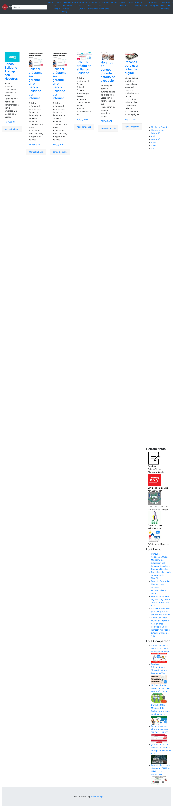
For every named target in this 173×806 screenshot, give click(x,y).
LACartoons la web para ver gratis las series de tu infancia (160, 611)
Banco (41, 152)
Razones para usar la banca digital (131, 67)
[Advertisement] (76, 32)
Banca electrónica (133, 126)
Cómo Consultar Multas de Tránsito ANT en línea (160, 620)
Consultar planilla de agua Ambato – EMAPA (161, 575)
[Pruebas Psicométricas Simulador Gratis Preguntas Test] (159, 679)
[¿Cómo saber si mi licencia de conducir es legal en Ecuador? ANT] (159, 759)
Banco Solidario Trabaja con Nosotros (11, 71)
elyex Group (97, 796)
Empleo (114, 2)
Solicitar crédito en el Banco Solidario (84, 67)
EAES (153, 142)
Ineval (50, 2)
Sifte (131, 2)
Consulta (9, 129)
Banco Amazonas (115, 128)
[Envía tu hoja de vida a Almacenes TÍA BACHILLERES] (159, 738)
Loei (76, 2)
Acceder (81, 127)
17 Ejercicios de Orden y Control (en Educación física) (160, 688)
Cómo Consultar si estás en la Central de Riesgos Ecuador (160, 648)
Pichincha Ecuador (160, 127)
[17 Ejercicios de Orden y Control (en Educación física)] (159, 698)
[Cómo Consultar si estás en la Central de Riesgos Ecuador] (159, 657)
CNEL (154, 145)
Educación (156, 139)
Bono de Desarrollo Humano (166, 5)
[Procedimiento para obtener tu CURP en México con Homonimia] (159, 780)
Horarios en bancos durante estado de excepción (108, 71)
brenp (9, 6)
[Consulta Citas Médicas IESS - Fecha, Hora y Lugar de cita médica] (159, 720)
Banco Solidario (60, 152)
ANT (153, 136)
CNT (153, 148)
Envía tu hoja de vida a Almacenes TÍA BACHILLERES (159, 729)
